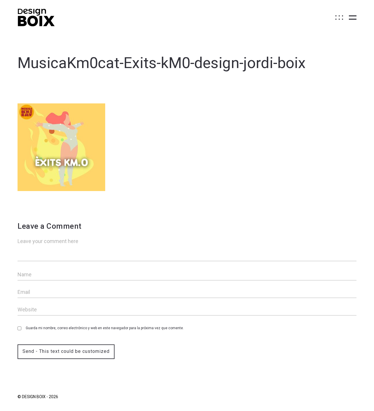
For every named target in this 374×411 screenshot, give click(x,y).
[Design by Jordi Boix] (36, 17)
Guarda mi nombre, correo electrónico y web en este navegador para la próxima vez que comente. (105, 328)
